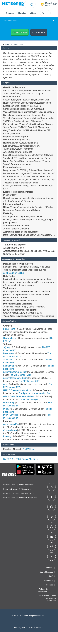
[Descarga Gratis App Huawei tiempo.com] (25, 472)
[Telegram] (51, 546)
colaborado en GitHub (13, 273)
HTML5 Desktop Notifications (17, 390)
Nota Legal (48, 580)
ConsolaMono (10, 430)
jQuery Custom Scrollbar (15, 372)
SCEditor (7, 359)
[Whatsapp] (51, 526)
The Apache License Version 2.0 (34, 393)
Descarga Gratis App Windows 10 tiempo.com (20, 498)
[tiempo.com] (13, 4)
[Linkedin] (51, 536)
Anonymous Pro (11, 424)
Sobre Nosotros (46, 572)
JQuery (6, 347)
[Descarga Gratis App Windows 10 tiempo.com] (45, 472)
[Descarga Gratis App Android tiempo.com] (25, 466)
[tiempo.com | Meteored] (9, 474)
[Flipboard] (51, 556)
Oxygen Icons (9, 338)
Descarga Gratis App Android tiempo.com (18, 485)
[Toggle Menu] (53, 20)
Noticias (22, 13)
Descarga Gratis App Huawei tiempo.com (18, 493)
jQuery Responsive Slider (15, 378)
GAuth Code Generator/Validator (18, 396)
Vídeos (33, 13)
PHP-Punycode (10, 415)
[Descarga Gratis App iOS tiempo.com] (45, 466)
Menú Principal (10, 21)
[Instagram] (51, 506)
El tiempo (10, 13)
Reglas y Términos (22, 627)
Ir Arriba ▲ (38, 627)
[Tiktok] (52, 516)
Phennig (7, 436)
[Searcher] (31, 4)
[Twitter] (52, 486)
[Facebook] (51, 496)
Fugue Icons (9, 329)
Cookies (49, 585)
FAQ (51, 576)
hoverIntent (8, 353)
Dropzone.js (9, 402)
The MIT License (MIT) (20, 375)
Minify (6, 409)
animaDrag (8, 366)
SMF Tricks (28, 449)
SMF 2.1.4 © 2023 (12, 459)
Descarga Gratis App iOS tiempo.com (16, 489)
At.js (5, 384)
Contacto (48, 568)
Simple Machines (30, 459)
